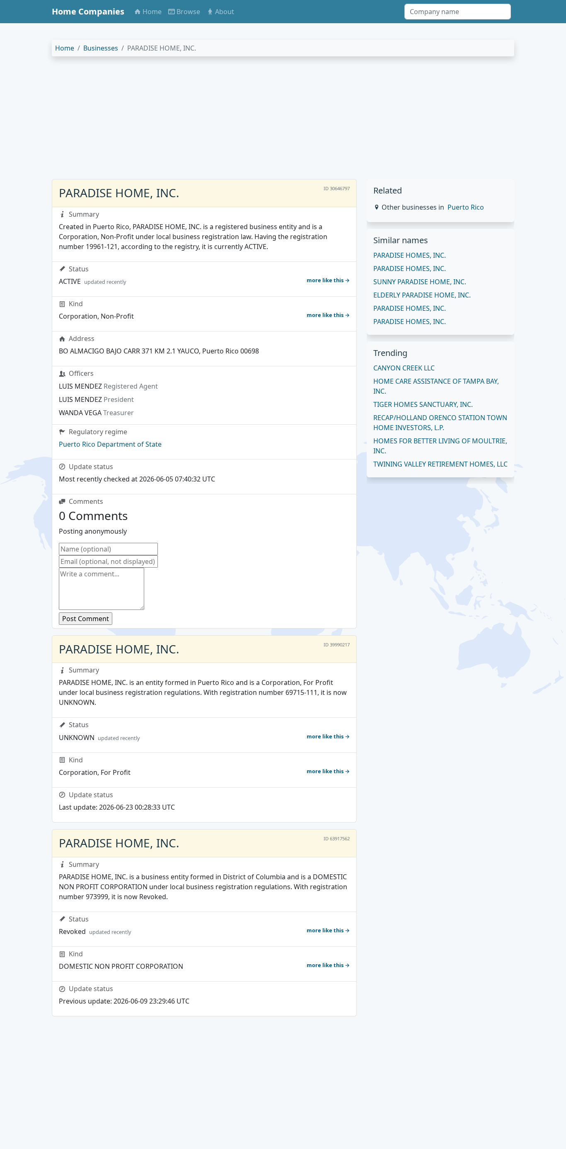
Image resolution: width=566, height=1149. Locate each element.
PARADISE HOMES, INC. (409, 255)
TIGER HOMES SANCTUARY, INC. (423, 404)
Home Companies (88, 11)
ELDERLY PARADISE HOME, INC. (422, 295)
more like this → (328, 280)
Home (64, 48)
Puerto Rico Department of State (110, 444)
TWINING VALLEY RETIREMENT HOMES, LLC (440, 464)
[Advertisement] (283, 121)
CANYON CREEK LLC (404, 368)
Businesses (100, 48)
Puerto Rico (465, 207)
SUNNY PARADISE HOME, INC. (419, 281)
